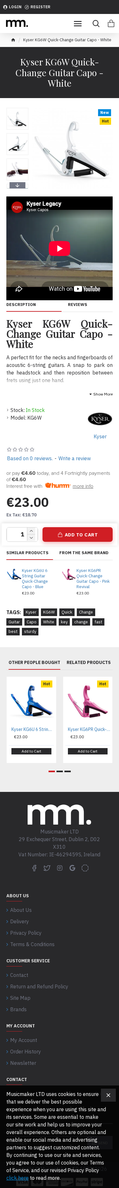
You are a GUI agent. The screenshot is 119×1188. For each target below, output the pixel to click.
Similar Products (27, 552)
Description (21, 304)
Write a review (74, 458)
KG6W (49, 612)
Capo (31, 622)
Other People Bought (34, 662)
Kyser (31, 612)
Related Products (89, 662)
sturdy (30, 631)
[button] (17, 109)
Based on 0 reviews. (30, 458)
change (81, 622)
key (64, 622)
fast (98, 622)
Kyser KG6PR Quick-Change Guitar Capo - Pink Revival (93, 578)
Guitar (14, 622)
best (13, 631)
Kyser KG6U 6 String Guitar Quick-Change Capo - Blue (35, 578)
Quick (67, 612)
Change (86, 612)
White (48, 622)
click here (17, 1178)
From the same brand (84, 552)
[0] (111, 23)
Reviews (77, 304)
